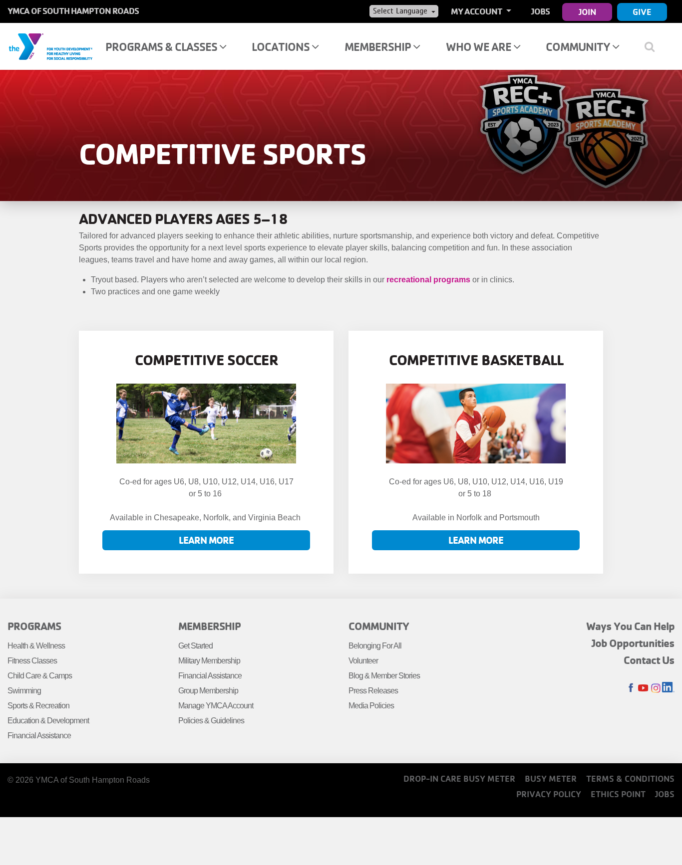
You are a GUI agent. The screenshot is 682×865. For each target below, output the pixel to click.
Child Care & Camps (39, 675)
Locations (282, 46)
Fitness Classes (32, 660)
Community (579, 46)
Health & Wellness (36, 646)
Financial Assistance (39, 735)
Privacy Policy (548, 794)
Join (587, 11)
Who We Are (479, 46)
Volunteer (363, 660)
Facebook (631, 688)
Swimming (24, 690)
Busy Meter (551, 778)
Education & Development (48, 720)
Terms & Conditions (630, 778)
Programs (34, 626)
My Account (477, 11)
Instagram (656, 688)
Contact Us (649, 660)
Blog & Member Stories (384, 675)
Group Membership (208, 690)
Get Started (195, 646)
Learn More (206, 540)
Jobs (540, 11)
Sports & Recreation (38, 705)
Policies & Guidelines (211, 720)
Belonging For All (374, 646)
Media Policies (371, 705)
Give (642, 11)
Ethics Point (618, 794)
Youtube (643, 688)
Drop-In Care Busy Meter (459, 778)
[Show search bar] (653, 46)
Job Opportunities (633, 643)
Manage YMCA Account (215, 705)
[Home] (50, 45)
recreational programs (428, 279)
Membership (378, 46)
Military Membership (209, 660)
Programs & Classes (162, 46)
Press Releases (373, 690)
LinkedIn (668, 688)
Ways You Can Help (630, 626)
